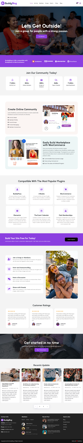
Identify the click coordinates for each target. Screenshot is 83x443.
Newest (23, 419)
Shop (56, 3)
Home (31, 3)
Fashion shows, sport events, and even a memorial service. (54, 431)
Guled (27, 427)
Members (41, 3)
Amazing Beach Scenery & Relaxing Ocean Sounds (72, 384)
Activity (36, 3)
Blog (61, 3)
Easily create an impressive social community (51, 384)
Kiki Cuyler (28, 432)
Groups (47, 3)
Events (51, 3)
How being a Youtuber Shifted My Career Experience (8, 385)
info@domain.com (9, 429)
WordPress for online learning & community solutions (31, 384)
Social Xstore (66, 422)
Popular (32, 419)
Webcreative (5, 388)
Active (27, 419)
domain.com (7, 432)
